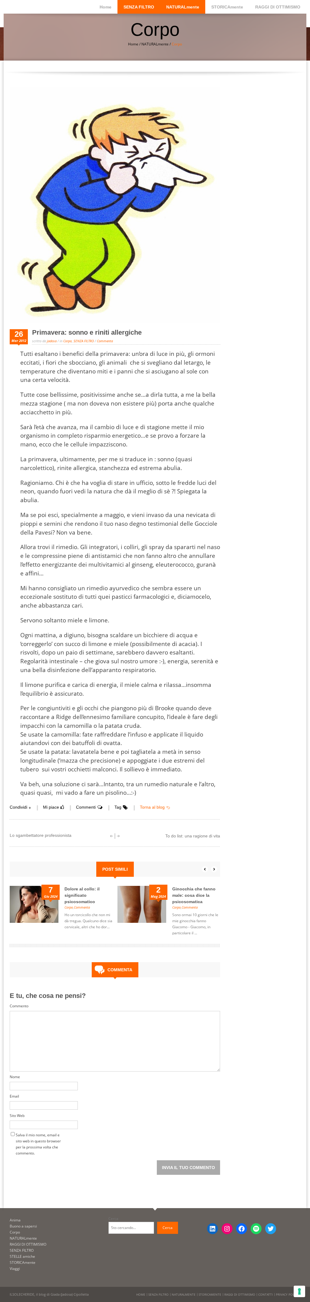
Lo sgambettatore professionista (40, 835)
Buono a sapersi (23, 1226)
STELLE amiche (22, 1256)
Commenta (105, 341)
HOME (140, 1294)
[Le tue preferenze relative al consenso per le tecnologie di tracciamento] (299, 1291)
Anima (15, 1220)
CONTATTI (265, 1294)
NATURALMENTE (184, 1294)
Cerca (113, 1218)
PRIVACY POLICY (287, 1294)
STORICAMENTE (210, 1294)
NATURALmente (182, 7)
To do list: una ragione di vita (192, 835)
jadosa (52, 341)
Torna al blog (152, 807)
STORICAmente (227, 7)
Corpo (67, 341)
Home (105, 7)
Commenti (86, 807)
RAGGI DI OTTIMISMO (277, 7)
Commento (19, 1006)
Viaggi (15, 1268)
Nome (15, 1076)
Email (14, 1096)
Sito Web (17, 1115)
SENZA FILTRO (139, 7)
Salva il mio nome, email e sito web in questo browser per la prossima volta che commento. (38, 1136)
